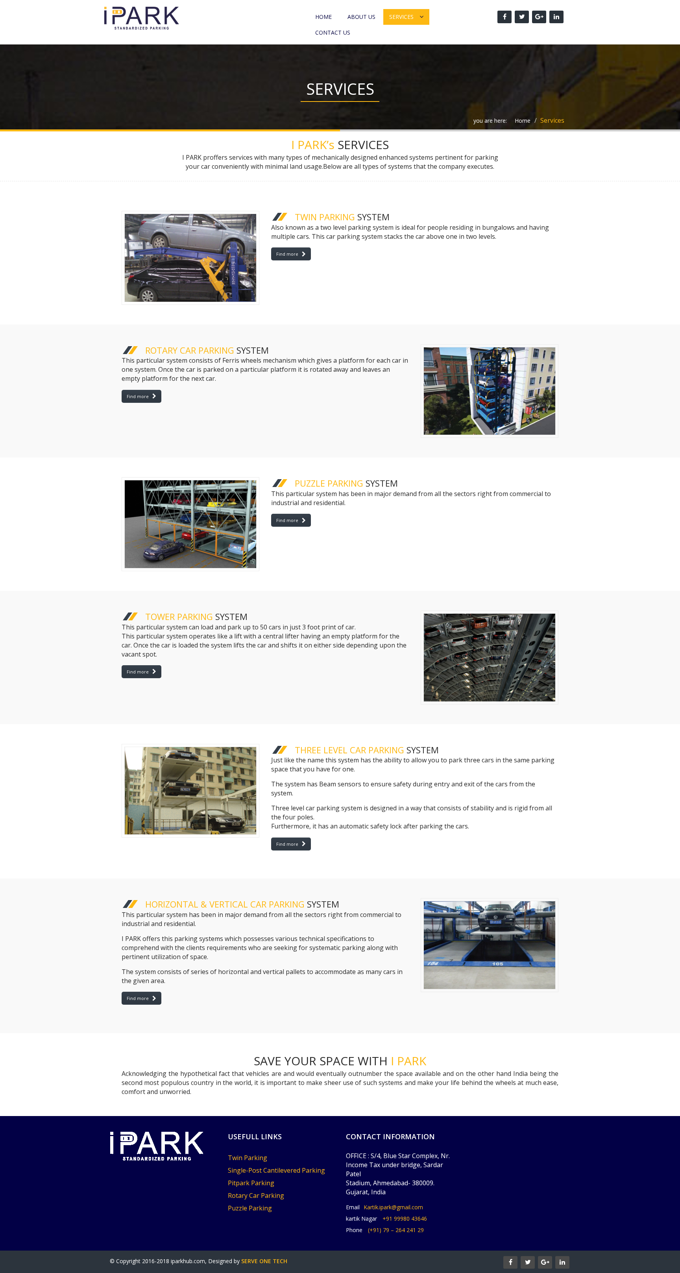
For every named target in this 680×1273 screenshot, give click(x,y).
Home (323, 16)
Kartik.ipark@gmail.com (393, 1207)
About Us (361, 16)
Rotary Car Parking (256, 1195)
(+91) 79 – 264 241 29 (396, 1230)
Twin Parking (247, 1157)
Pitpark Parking (251, 1183)
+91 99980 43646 (404, 1218)
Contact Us (332, 32)
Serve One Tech (264, 1261)
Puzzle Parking (250, 1208)
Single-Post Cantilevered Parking (276, 1170)
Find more (287, 254)
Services (401, 16)
